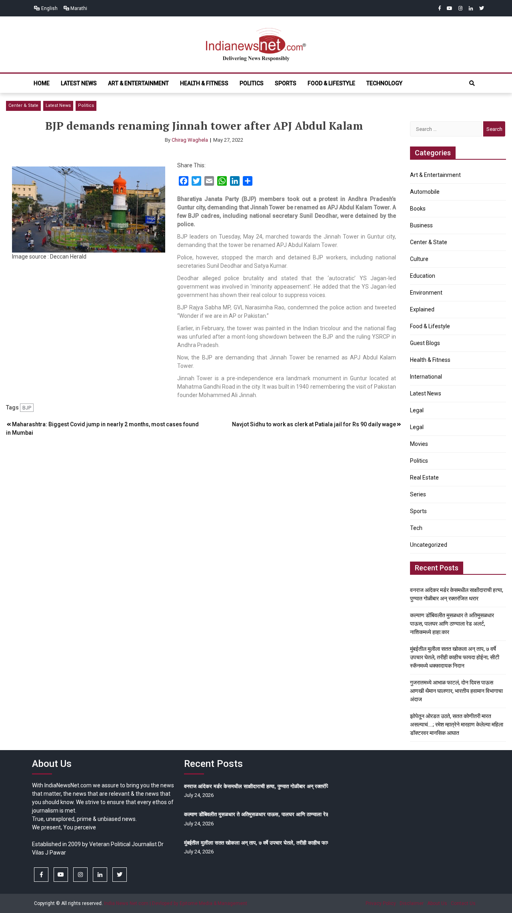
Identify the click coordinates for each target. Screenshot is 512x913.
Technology (384, 83)
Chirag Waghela (190, 140)
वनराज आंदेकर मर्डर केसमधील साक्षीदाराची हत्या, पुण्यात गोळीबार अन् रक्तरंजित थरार (264, 786)
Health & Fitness (204, 83)
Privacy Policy (381, 903)
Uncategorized (428, 545)
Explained (422, 309)
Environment (426, 292)
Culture (419, 259)
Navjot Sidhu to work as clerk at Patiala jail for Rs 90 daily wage (314, 424)
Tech (416, 528)
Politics (252, 83)
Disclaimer (412, 903)
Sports (285, 83)
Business (421, 225)
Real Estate (424, 477)
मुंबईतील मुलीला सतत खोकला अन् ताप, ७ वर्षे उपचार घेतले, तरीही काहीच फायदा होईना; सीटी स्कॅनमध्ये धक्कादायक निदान (454, 657)
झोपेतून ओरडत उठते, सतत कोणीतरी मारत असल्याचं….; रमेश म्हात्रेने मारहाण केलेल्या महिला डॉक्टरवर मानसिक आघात (456, 724)
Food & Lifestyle (331, 83)
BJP (26, 408)
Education (422, 276)
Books (418, 208)
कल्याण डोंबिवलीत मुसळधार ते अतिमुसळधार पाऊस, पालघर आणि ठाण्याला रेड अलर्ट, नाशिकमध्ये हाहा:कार (452, 623)
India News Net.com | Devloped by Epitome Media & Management (175, 903)
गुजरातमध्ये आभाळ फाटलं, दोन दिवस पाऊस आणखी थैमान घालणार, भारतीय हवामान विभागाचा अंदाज (456, 690)
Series (418, 494)
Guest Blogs (425, 343)
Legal (417, 410)
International (426, 376)
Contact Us (463, 903)
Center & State (23, 105)
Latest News (79, 83)
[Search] (472, 83)
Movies (419, 444)
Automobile (425, 192)
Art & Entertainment (138, 83)
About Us (437, 903)
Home (42, 83)
